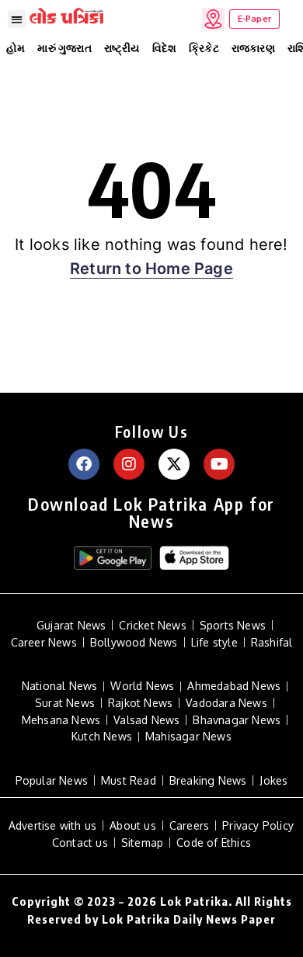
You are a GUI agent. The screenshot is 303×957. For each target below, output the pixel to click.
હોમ (15, 47)
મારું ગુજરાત (64, 47)
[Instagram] (129, 464)
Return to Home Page (151, 268)
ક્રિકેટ (204, 47)
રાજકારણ (253, 47)
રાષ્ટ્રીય (122, 47)
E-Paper (254, 18)
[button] (17, 19)
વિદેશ (164, 47)
